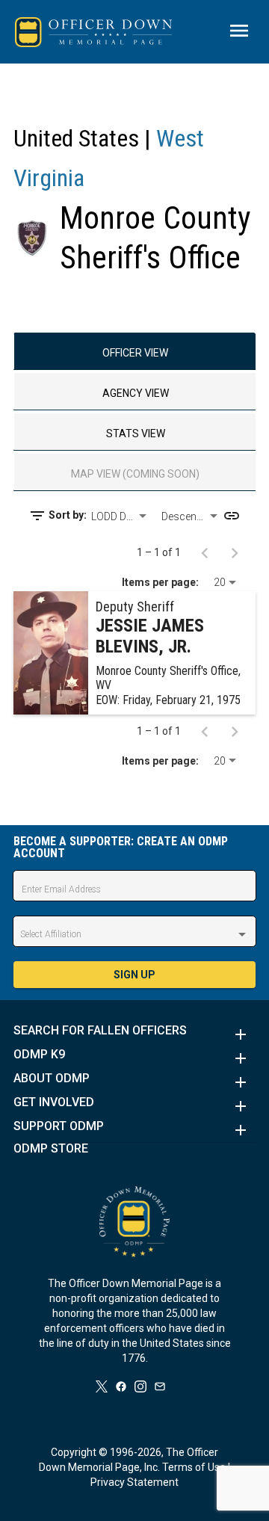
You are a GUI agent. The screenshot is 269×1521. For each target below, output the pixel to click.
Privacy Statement (134, 1482)
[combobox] (120, 516)
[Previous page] (205, 552)
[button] (134, 1034)
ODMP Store (50, 1149)
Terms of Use (194, 1467)
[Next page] (235, 552)
